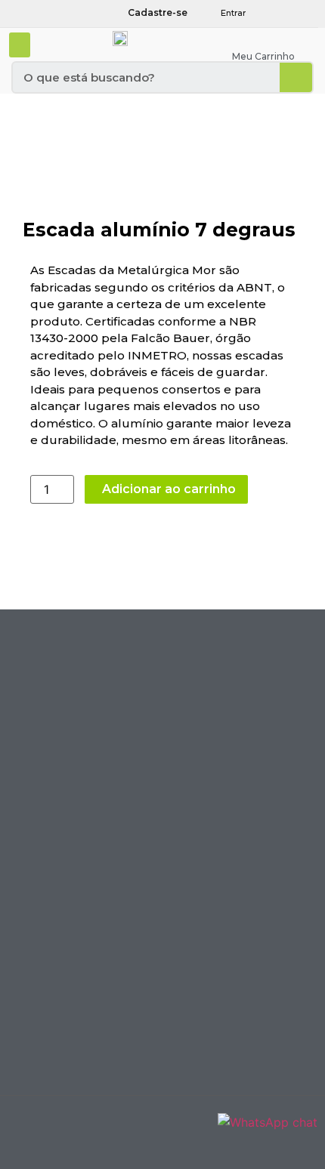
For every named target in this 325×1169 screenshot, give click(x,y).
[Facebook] (286, 13)
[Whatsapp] (305, 13)
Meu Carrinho (263, 56)
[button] (19, 44)
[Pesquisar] (296, 77)
